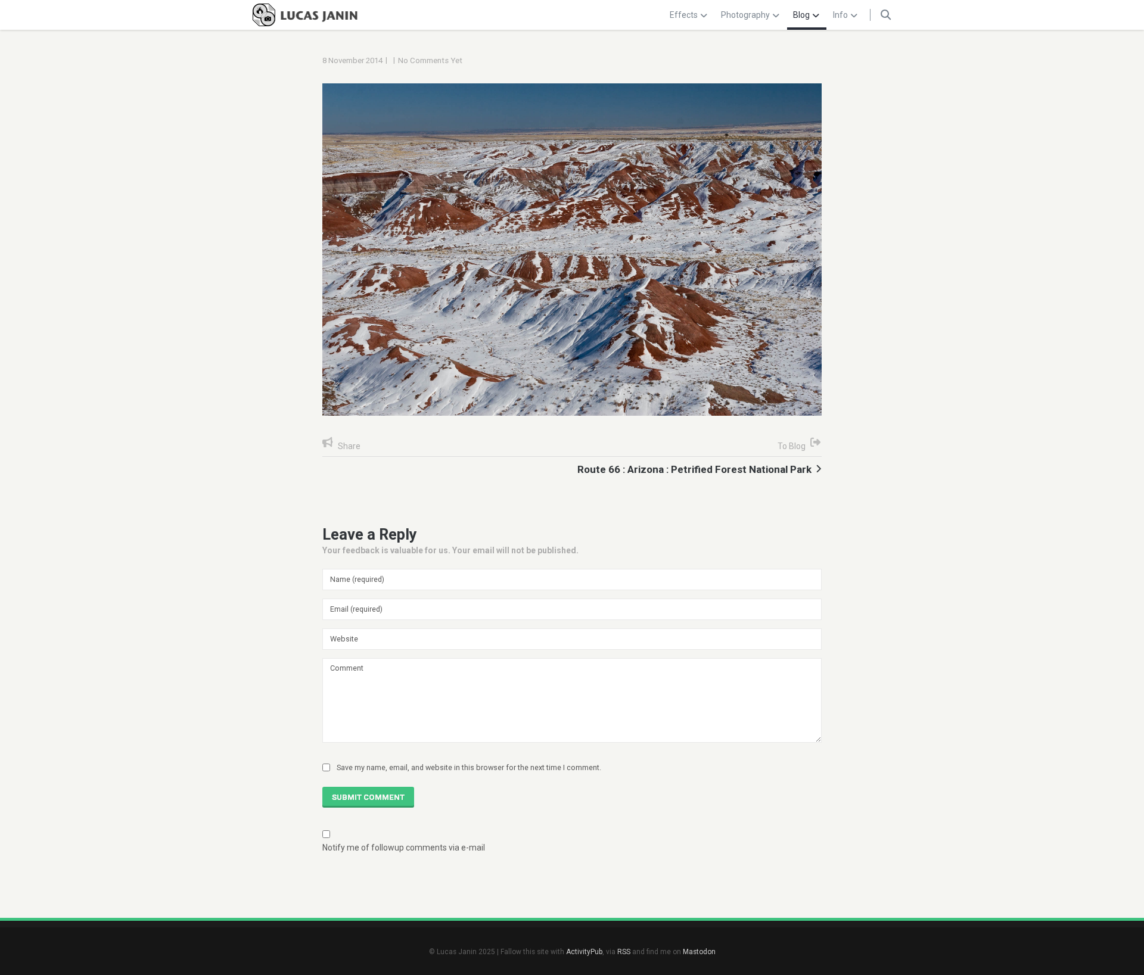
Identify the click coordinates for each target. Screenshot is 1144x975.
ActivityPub (584, 952)
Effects (684, 15)
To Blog (792, 446)
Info (840, 15)
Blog (801, 15)
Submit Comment (368, 797)
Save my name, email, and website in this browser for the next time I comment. (469, 767)
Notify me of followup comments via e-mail (403, 847)
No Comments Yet (430, 60)
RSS (623, 952)
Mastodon (699, 952)
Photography (745, 15)
